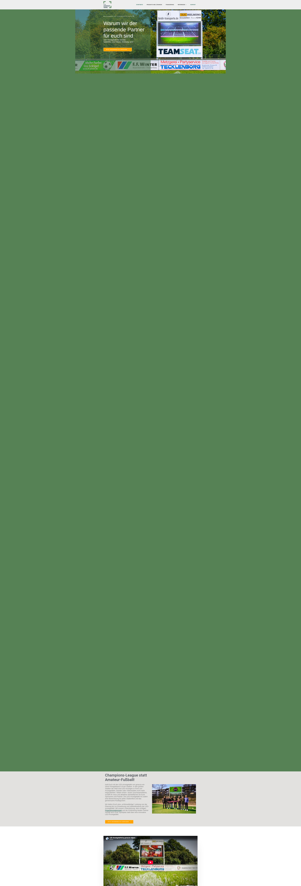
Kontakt (193, 4)
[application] (186, 5)
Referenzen (181, 4)
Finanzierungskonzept (113, 810)
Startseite (139, 4)
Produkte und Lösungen (154, 4)
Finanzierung (170, 4)
